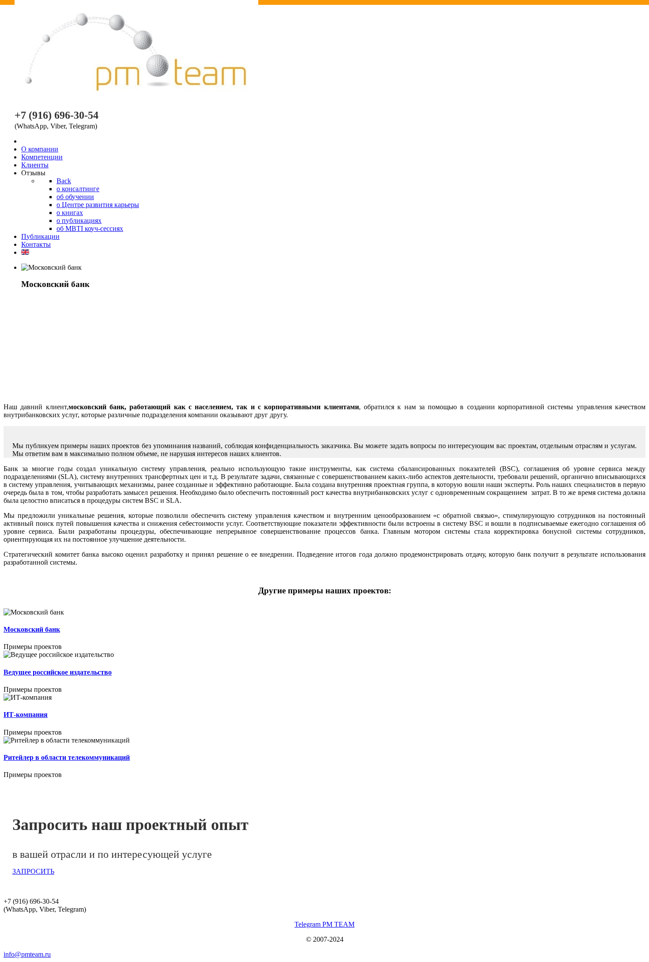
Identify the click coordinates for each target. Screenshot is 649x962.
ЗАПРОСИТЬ (33, 871)
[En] (25, 252)
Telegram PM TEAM (324, 924)
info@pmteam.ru (27, 954)
